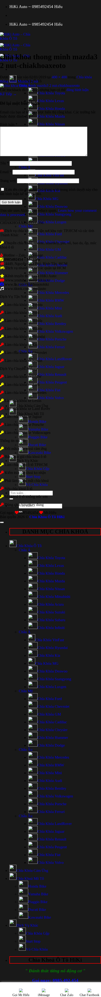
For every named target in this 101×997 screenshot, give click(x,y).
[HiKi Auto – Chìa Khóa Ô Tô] (17, 49)
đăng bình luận (77, 90)
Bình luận (8, 124)
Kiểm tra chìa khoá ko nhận (25, 473)
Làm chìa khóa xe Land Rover (27, 409)
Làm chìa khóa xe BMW (23, 377)
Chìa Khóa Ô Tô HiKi (46, 517)
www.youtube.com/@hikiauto (27, 280)
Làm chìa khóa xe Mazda (23, 329)
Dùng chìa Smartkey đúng (24, 505)
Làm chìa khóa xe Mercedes (26, 393)
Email (6, 172)
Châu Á (25, 167)
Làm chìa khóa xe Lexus (23, 401)
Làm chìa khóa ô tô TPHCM (26, 465)
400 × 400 (59, 77)
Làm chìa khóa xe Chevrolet (26, 353)
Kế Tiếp (8, 94)
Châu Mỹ (26, 226)
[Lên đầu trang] (2, 522)
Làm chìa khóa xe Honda (23, 321)
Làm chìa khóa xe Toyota (24, 305)
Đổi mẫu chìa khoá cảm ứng (25, 449)
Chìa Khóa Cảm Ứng (32, 406)
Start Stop (33, 477)
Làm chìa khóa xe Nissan (23, 361)
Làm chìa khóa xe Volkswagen (27, 433)
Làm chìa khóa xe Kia (21, 345)
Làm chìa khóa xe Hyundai (25, 337)
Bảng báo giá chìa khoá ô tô (25, 457)
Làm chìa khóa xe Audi (22, 385)
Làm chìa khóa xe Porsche (24, 425)
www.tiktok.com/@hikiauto (25, 289)
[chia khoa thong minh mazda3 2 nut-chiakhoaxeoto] (40, 86)
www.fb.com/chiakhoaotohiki (27, 284)
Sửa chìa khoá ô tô (18, 489)
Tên (4, 163)
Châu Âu (25, 750)
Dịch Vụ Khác (27, 461)
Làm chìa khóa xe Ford (22, 313)
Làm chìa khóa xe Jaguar (23, 417)
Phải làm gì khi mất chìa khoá (26, 481)
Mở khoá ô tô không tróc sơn (26, 497)
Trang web (8, 181)
